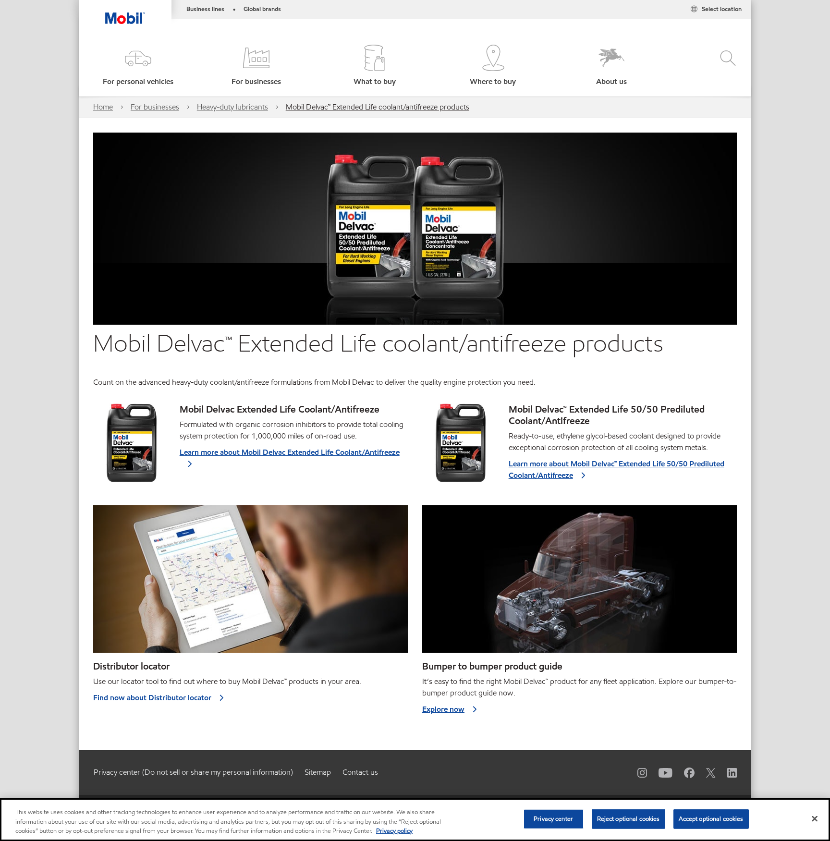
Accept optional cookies (711, 818)
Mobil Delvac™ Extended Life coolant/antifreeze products (377, 107)
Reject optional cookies (628, 818)
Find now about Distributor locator (152, 698)
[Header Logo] (125, 12)
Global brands (262, 9)
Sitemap (318, 772)
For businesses (155, 107)
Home (103, 107)
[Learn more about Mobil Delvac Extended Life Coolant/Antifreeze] (132, 446)
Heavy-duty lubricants (232, 107)
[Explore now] (579, 582)
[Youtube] (659, 772)
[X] (705, 772)
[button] (138, 66)
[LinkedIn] (726, 772)
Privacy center (553, 818)
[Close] (814, 818)
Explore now (443, 709)
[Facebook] (683, 772)
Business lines (205, 9)
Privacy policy (394, 831)
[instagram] (636, 772)
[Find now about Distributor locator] (250, 582)
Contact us (360, 772)
